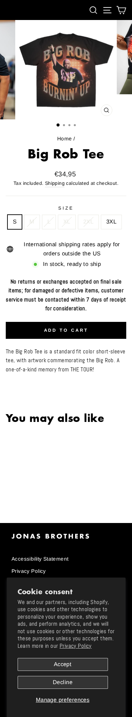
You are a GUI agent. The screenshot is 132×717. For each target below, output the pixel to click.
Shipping (55, 183)
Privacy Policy (76, 646)
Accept (62, 664)
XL (66, 221)
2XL (88, 221)
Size (66, 208)
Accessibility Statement (40, 559)
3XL (111, 221)
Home (64, 138)
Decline (62, 682)
